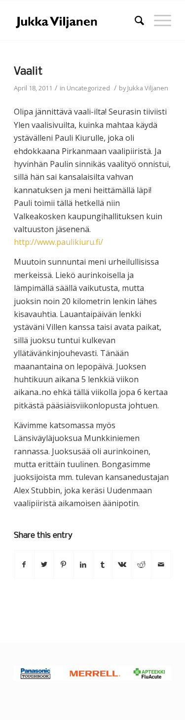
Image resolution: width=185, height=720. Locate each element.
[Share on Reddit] (141, 564)
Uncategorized (88, 87)
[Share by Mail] (161, 564)
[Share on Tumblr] (102, 564)
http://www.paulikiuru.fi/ (58, 242)
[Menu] (157, 20)
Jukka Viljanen (147, 87)
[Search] (134, 20)
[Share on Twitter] (44, 564)
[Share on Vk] (122, 564)
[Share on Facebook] (24, 564)
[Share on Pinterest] (63, 564)
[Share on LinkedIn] (83, 564)
